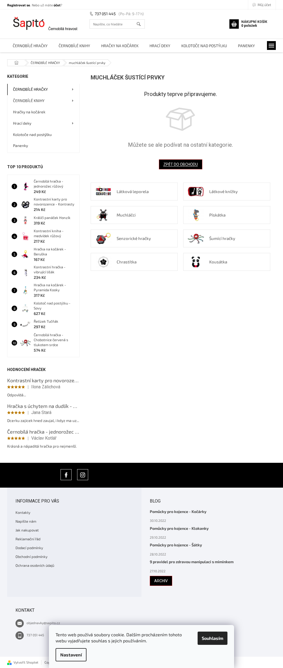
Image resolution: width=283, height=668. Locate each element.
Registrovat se (18, 5)
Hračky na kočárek (29, 111)
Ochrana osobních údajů (34, 565)
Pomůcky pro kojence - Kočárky (178, 511)
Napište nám (25, 521)
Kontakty (22, 512)
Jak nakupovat (27, 530)
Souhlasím (212, 638)
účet (57, 5)
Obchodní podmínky (31, 556)
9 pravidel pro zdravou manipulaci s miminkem (192, 561)
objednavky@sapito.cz (43, 623)
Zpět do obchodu (180, 164)
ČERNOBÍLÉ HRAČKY (30, 89)
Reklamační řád (27, 539)
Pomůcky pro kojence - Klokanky (179, 528)
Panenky (20, 145)
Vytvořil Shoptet (26, 662)
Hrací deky (22, 123)
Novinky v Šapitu (66, 474)
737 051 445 (105, 13)
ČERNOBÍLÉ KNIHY (28, 100)
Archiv (161, 581)
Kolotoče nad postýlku (32, 134)
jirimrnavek (82, 474)
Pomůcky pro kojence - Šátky (176, 545)
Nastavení (71, 654)
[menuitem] (30, 45)
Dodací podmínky (29, 548)
